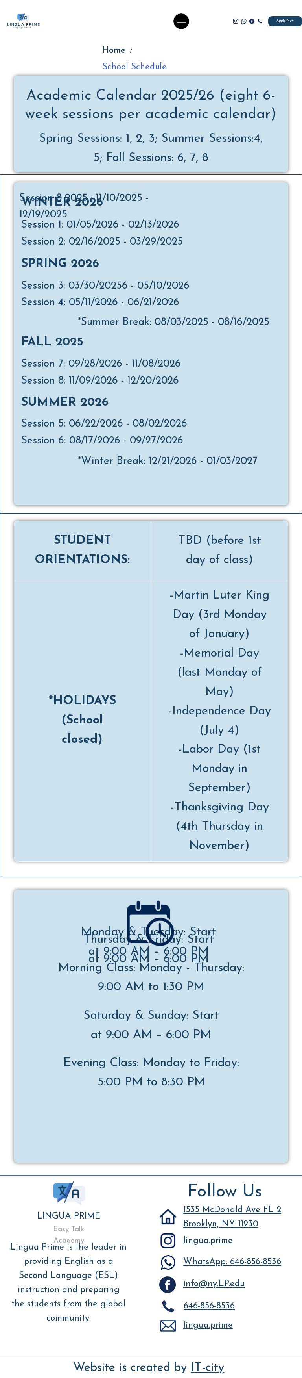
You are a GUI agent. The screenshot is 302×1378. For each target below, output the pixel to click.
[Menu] (182, 21)
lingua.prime (208, 1240)
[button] (260, 21)
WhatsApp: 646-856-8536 (232, 1262)
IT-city (207, 1368)
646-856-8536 (209, 1306)
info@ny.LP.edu (214, 1284)
